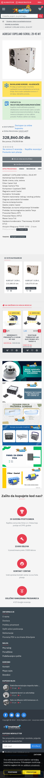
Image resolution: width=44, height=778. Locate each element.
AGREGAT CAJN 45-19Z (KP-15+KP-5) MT (33, 281)
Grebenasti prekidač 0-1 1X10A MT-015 (12, 337)
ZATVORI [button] (37, 755)
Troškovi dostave (23, 164)
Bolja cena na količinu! (23, 159)
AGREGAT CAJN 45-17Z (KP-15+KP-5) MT (14, 281)
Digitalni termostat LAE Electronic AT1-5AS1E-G (32, 338)
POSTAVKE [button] (12, 772)
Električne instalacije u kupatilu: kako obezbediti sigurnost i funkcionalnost (25, 686)
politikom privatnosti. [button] (32, 765)
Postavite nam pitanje (12, 152)
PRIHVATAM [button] (31, 772)
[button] (4, 330)
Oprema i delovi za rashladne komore (18, 21)
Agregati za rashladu (12, 24)
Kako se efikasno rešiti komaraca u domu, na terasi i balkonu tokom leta (25, 700)
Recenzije (31, 169)
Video (21, 169)
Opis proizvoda (9, 169)
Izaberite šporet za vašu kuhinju (22, 693)
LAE (25, 331)
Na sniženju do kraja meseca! (18, 305)
